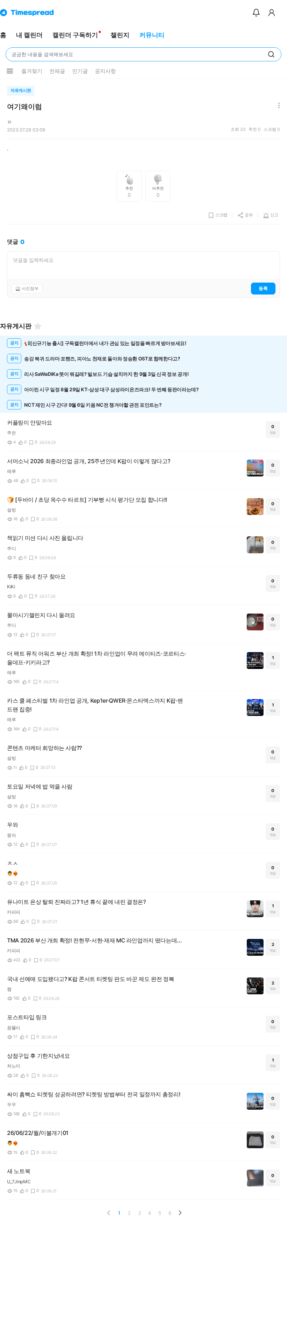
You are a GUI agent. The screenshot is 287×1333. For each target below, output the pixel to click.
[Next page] (180, 1213)
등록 (263, 288)
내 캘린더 (29, 35)
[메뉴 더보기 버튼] (10, 71)
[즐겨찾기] (38, 326)
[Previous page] (109, 1213)
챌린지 (120, 35)
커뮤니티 (151, 35)
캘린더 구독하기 (75, 35)
